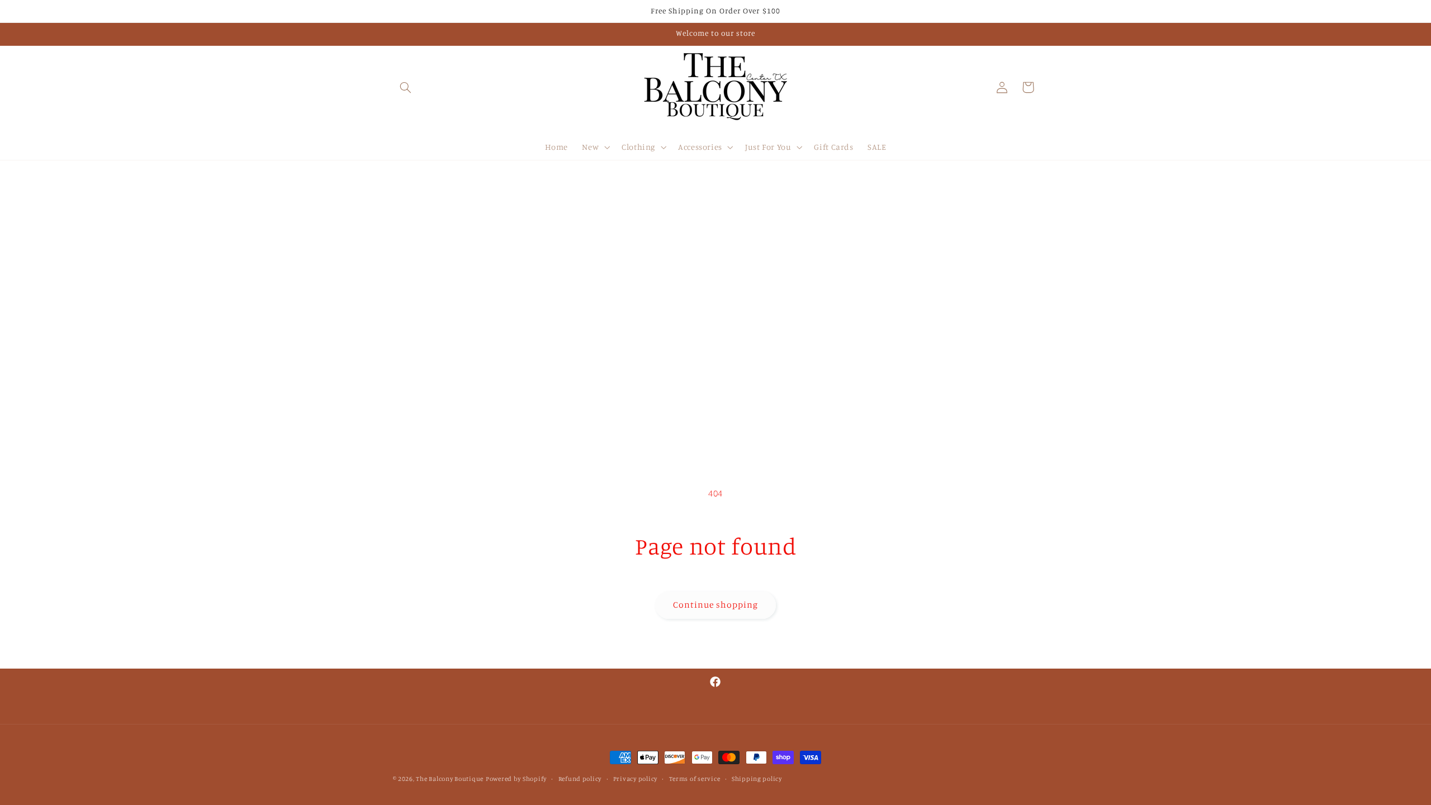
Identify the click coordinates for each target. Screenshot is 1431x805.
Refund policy (580, 779)
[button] (406, 87)
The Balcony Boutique (450, 779)
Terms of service (695, 779)
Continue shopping (716, 604)
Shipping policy (757, 779)
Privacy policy (635, 779)
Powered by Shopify (516, 779)
